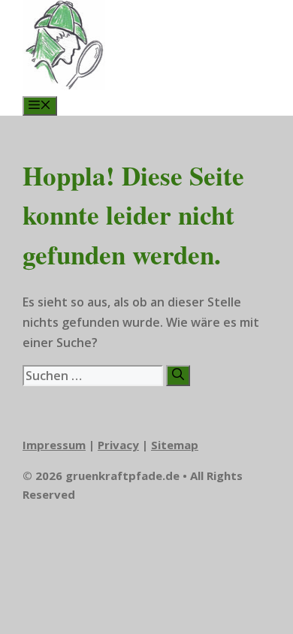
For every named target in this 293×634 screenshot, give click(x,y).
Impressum (54, 444)
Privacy (118, 444)
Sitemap (174, 444)
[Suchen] (178, 375)
